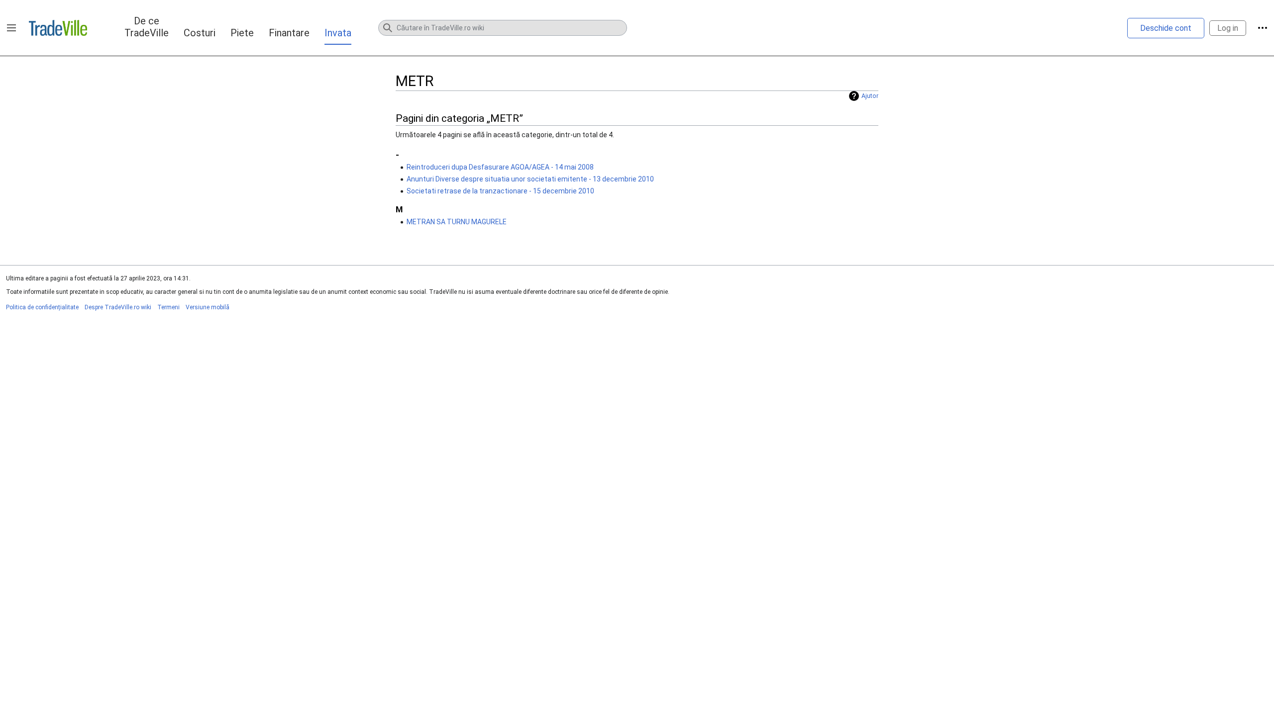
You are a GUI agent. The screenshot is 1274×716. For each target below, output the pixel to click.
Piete (242, 33)
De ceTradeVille (146, 27)
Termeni (168, 307)
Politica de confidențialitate (42, 307)
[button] (11, 27)
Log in (1227, 28)
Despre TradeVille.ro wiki (118, 307)
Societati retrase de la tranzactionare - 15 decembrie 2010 (500, 191)
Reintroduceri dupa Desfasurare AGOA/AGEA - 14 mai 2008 (500, 167)
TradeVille (58, 28)
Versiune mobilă (207, 307)
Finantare (289, 33)
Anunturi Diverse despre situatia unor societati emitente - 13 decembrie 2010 (530, 179)
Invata (337, 33)
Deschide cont (1165, 28)
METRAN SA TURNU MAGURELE (457, 222)
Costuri (199, 33)
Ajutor (869, 95)
